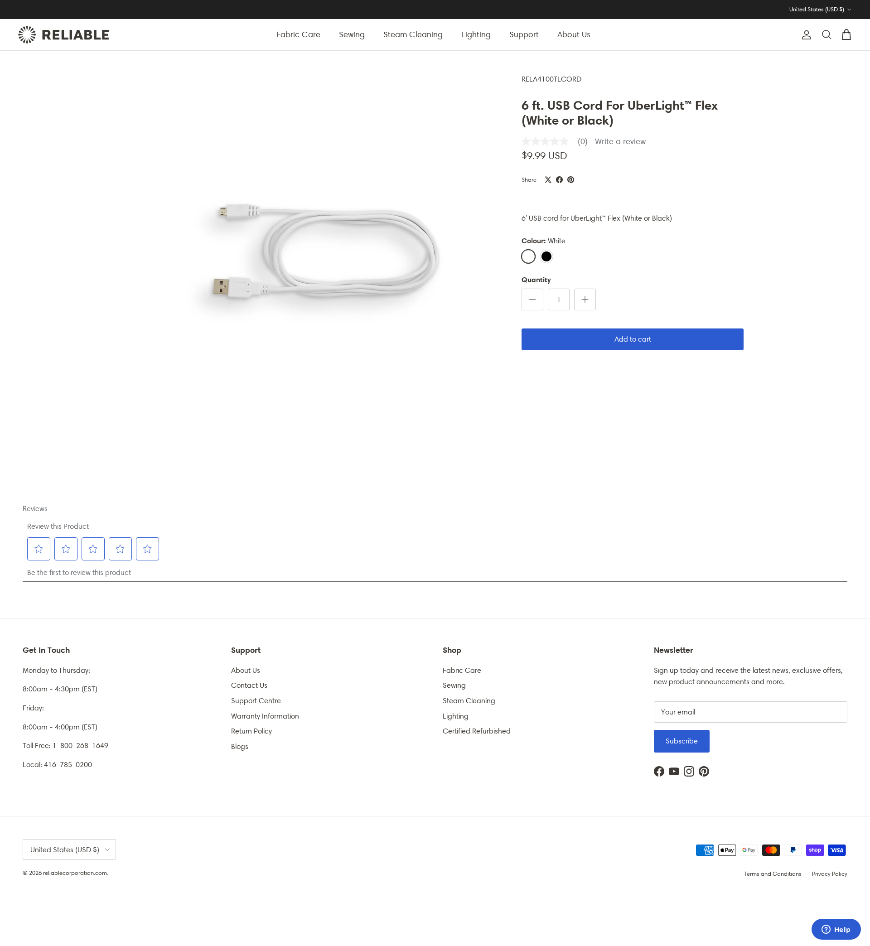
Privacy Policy (829, 873)
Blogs (239, 746)
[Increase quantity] (585, 299)
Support (524, 34)
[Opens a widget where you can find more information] (836, 930)
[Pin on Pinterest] (570, 179)
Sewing (352, 34)
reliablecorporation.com (75, 872)
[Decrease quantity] (532, 299)
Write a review (620, 141)
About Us (573, 34)
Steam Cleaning (413, 34)
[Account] (805, 34)
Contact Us (249, 685)
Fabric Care (298, 34)
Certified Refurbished (477, 731)
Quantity (536, 279)
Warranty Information (265, 716)
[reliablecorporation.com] (63, 34)
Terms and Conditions (773, 873)
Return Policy (251, 731)
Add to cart (632, 339)
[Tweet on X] (548, 179)
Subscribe (682, 741)
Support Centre (256, 700)
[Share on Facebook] (559, 179)
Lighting (476, 34)
